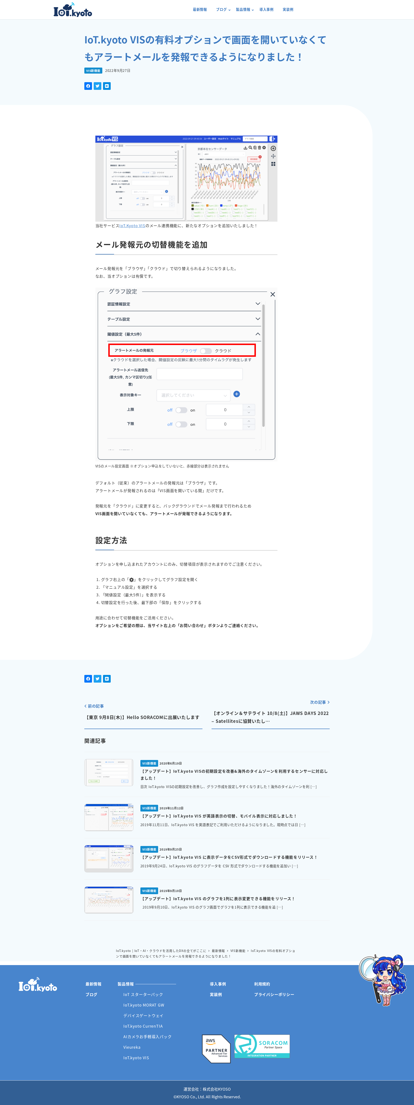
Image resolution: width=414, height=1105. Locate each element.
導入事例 (218, 984)
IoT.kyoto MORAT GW (143, 1005)
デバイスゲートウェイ (143, 1015)
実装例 (216, 994)
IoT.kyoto (73, 9)
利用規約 (262, 984)
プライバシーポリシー (274, 994)
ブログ (92, 994)
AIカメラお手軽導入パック (147, 1036)
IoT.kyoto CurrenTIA (143, 1026)
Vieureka (131, 1047)
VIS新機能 (93, 71)
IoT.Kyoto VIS (132, 225)
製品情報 (126, 984)
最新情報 (94, 984)
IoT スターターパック (143, 994)
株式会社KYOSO (217, 1089)
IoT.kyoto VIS (136, 1057)
